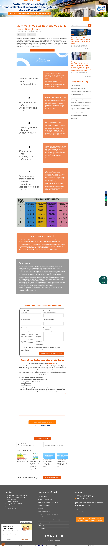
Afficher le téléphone (83, 499)
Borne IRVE (74, 118)
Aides (72, 97)
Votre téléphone (25, 319)
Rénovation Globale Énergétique (80, 102)
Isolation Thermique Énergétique (80, 91)
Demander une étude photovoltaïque (42, 422)
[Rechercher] (89, 25)
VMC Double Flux (75, 85)
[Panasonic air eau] (81, 56)
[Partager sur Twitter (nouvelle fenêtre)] (106, 195)
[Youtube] (56, 536)
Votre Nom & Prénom (27, 311)
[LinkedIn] (53, 536)
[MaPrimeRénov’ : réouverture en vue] (22, 456)
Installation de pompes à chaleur (30, 381)
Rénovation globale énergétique (38, 342)
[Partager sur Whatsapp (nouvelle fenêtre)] (106, 200)
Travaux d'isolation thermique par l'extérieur (34, 379)
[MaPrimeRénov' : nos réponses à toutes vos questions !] (49, 456)
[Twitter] (48, 536)
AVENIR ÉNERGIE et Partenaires (79, 105)
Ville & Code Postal (52, 319)
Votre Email (50, 311)
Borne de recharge (31, 341)
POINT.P (55, 545)
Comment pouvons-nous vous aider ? (31, 328)
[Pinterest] (62, 536)
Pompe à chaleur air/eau (31, 334)
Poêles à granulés (76, 100)
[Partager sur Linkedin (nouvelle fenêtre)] (106, 197)
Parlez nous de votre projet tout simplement (52, 329)
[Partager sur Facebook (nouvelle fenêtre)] (106, 192)
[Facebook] (45, 536)
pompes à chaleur (76, 113)
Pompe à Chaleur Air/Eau (78, 88)
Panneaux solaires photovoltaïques (31, 377)
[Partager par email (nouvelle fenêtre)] (106, 202)
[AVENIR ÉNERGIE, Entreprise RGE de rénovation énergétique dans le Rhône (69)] (101, 11)
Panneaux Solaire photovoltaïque (23, 334)
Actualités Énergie (76, 94)
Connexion (91, 545)
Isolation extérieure (23, 342)
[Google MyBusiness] (51, 536)
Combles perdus (26, 385)
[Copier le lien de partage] (106, 205)
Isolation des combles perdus (38, 335)
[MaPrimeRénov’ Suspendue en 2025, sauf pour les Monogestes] (62, 456)
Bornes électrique (26, 383)
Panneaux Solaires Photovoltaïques (80, 108)
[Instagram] (59, 536)
